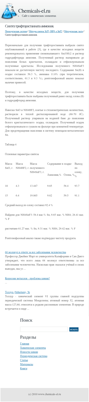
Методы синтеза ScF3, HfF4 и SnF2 (45, 31)
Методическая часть (73, 31)
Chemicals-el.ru (34, 10)
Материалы (26, 364)
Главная (24, 343)
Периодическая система (16, 31)
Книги (23, 368)
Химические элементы (33, 347)
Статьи (24, 360)
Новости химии (29, 352)
